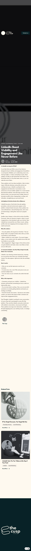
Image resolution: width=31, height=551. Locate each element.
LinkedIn (3, 143)
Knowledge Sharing (7, 424)
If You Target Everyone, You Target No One (14, 422)
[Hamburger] (3, 33)
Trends (15, 143)
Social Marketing (9, 143)
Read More (5, 427)
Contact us (25, 33)
